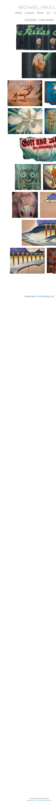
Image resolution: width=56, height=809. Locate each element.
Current (29, 13)
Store (40, 13)
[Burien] (25, 205)
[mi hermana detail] (25, 121)
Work (17, 13)
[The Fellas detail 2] (25, 93)
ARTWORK (31, 19)
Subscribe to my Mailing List (39, 296)
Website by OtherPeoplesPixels (39, 800)
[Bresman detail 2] (27, 261)
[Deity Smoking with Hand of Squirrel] (28, 177)
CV (49, 13)
